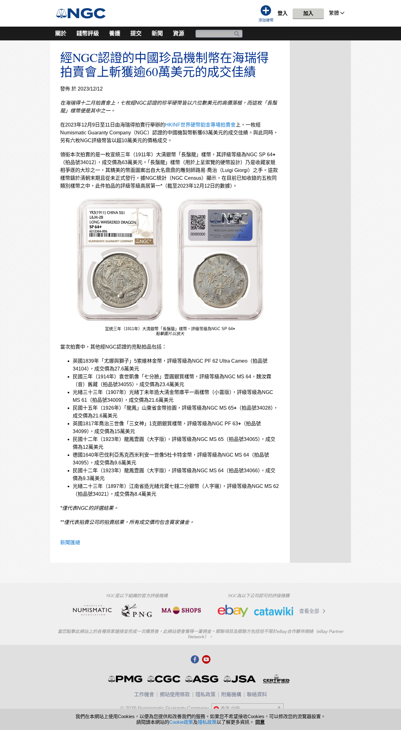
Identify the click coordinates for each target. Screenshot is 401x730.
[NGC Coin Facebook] (195, 660)
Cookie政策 (181, 722)
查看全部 (309, 611)
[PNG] (136, 610)
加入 (308, 13)
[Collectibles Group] (276, 679)
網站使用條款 (175, 694)
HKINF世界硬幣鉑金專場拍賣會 (200, 124)
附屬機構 (231, 694)
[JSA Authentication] (239, 679)
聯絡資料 (257, 694)
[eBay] (233, 611)
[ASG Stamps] (202, 679)
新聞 (157, 33)
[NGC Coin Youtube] (206, 660)
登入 (283, 13)
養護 (114, 33)
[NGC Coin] (83, 13)
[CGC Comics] (164, 679)
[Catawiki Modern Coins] (273, 611)
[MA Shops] (181, 610)
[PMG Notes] (125, 679)
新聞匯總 (70, 542)
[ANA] (92, 610)
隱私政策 (205, 694)
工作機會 (144, 694)
